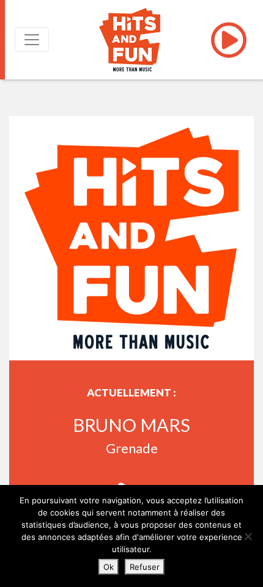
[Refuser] (248, 536)
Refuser (145, 567)
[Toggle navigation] (32, 39)
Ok (108, 567)
